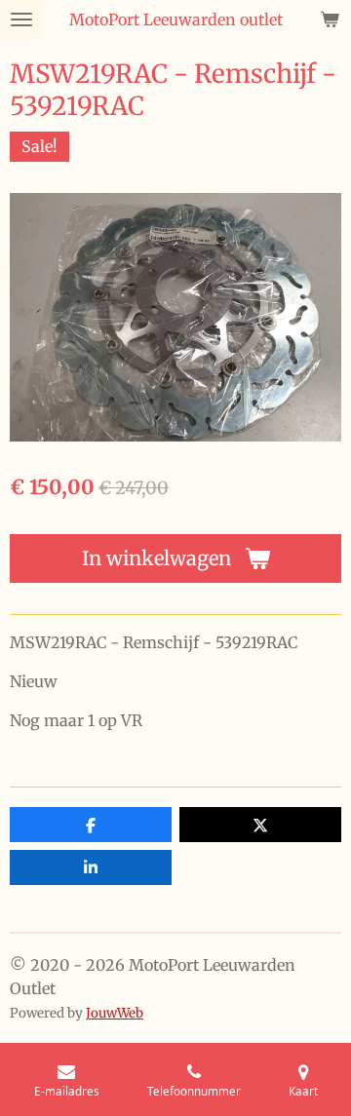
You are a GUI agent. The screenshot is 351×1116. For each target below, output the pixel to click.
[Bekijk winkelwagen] (329, 19)
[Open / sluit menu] (21, 19)
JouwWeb (114, 1013)
